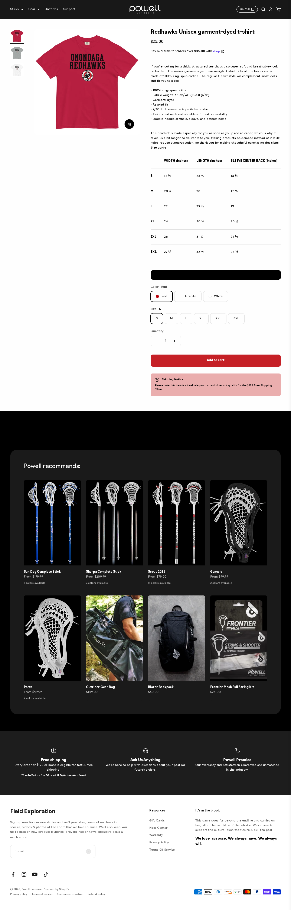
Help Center (158, 828)
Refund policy (96, 894)
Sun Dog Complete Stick (42, 572)
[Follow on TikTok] (46, 874)
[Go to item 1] (17, 36)
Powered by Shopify (56, 889)
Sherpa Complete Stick (103, 572)
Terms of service (42, 894)
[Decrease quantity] (157, 341)
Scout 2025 (156, 572)
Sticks (14, 9)
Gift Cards (157, 820)
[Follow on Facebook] (13, 874)
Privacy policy (18, 894)
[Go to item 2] (17, 53)
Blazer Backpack (161, 687)
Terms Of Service (162, 849)
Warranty (156, 835)
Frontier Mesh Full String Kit (232, 687)
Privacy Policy (159, 842)
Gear (32, 9)
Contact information (70, 894)
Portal (29, 687)
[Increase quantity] (174, 341)
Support (69, 9)
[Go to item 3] (17, 70)
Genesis (216, 572)
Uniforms (51, 9)
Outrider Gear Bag (100, 687)
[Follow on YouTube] (35, 874)
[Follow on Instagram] (24, 874)
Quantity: (157, 331)
